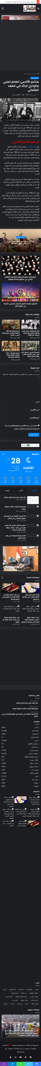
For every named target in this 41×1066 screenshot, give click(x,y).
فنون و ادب (34, 770)
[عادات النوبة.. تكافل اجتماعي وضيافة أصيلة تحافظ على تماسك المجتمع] (30, 610)
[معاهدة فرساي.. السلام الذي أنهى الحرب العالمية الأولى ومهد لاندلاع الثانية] (30, 345)
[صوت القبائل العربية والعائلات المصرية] (29, 8)
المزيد (36, 740)
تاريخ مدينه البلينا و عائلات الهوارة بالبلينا (15, 507)
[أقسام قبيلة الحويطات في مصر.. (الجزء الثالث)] (33, 538)
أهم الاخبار (35, 731)
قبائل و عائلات (34, 773)
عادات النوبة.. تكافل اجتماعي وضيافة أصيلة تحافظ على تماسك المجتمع (30, 619)
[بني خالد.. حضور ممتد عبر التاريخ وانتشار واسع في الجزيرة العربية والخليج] (8, 813)
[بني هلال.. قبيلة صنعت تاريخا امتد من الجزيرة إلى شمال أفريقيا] (33, 800)
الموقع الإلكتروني (34, 417)
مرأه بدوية (35, 779)
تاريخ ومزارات (27, 73)
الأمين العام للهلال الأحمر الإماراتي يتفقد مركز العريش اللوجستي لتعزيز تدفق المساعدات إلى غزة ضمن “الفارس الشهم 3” (21, 1033)
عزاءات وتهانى (33, 766)
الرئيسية (35, 73)
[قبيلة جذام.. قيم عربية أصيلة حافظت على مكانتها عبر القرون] (30, 588)
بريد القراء (35, 747)
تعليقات (7, 490)
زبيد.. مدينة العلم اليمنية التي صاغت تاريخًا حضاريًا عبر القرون (11, 619)
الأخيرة (21, 490)
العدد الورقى (34, 737)
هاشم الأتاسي (31, 147)
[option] (20, 240)
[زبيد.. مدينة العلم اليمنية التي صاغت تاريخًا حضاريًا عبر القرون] (10, 610)
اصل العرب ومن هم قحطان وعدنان (15, 497)
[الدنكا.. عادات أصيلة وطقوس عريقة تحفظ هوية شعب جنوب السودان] (8, 801)
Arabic (24, 445)
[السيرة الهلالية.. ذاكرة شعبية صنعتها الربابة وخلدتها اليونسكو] (11, 346)
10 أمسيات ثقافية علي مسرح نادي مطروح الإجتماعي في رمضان (15, 517)
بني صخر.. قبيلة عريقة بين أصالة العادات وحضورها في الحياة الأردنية (10, 597)
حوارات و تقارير (33, 753)
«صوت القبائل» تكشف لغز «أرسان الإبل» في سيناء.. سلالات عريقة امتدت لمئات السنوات (15, 527)
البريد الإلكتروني (34, 410)
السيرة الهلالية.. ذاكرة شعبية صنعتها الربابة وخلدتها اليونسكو (13, 355)
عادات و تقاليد (34, 763)
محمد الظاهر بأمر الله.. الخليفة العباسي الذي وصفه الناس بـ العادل (11, 333)
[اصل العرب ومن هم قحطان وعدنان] (33, 500)
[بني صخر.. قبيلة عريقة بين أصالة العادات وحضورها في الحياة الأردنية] (10, 588)
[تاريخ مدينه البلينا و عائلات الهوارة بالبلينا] (33, 509)
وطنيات (36, 786)
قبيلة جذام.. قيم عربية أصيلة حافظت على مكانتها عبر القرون (30, 597)
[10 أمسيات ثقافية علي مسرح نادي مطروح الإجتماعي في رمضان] (33, 519)
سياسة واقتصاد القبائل (31, 757)
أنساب (36, 727)
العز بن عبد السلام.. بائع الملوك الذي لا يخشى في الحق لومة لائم (20, 242)
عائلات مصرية (34, 760)
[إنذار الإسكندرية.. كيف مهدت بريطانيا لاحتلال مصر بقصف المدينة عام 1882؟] (30, 324)
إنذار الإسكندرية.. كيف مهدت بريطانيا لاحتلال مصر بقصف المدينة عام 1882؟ (30, 333)
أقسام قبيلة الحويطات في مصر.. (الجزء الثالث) (15, 536)
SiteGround (20, 1052)
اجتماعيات (35, 734)
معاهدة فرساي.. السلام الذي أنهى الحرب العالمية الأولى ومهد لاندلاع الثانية (30, 354)
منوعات (36, 783)
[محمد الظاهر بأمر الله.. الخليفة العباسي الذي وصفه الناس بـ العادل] (11, 324)
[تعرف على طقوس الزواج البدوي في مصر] (21, 899)
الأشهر (34, 490)
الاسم (37, 402)
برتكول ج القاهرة (33, 744)
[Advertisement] (20, 44)
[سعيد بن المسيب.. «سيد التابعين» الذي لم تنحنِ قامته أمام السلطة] (8, 824)
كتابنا (36, 776)
